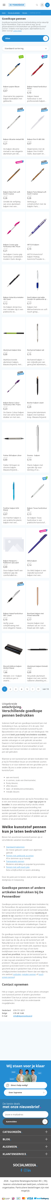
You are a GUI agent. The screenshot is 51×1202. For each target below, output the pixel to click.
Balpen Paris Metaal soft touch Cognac (36, 193)
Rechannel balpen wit (35, 350)
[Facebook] (22, 1170)
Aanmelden (11, 1121)
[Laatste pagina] (38, 689)
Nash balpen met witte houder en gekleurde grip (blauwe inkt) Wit (37, 298)
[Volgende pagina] (32, 689)
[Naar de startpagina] (17, 4)
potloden (17, 974)
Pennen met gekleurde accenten (20, 855)
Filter (7, 38)
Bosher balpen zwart (35, 403)
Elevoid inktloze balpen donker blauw (12, 667)
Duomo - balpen (33, 455)
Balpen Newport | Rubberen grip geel (11, 562)
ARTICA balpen (33, 245)
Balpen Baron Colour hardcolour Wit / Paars (12, 404)
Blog (7, 1139)
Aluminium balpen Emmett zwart (37, 667)
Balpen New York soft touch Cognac (11, 193)
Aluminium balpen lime (12, 350)
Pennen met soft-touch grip (18, 867)
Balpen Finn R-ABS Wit (35, 139)
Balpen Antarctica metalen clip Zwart (13, 298)
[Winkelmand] (47, 5)
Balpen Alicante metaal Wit (13, 139)
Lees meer (17, 31)
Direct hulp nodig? (19, 1085)
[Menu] (3, 4)
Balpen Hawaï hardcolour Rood (37, 87)
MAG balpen (32, 561)
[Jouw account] (42, 5)
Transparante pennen (15, 861)
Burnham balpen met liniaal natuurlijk (35, 614)
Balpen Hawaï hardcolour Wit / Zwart (13, 614)
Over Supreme (15, 1092)
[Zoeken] (37, 5)
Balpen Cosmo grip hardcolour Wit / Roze (11, 246)
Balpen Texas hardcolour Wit (37, 509)
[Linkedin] (29, 1170)
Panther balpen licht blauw (11, 509)
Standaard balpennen (15, 847)
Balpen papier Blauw (11, 86)
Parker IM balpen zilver (12, 455)
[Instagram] (25, 1170)
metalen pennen (29, 974)
